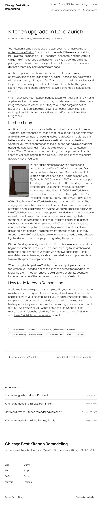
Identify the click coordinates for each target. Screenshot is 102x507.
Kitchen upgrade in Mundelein (24, 356)
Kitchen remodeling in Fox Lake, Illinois (28, 403)
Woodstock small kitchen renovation (75, 356)
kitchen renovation (37, 334)
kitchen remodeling (18, 334)
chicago (20, 38)
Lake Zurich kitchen (75, 334)
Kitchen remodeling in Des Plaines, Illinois (30, 420)
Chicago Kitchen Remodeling (38, 38)
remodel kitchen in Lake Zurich (45, 155)
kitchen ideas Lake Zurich (65, 329)
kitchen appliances (17, 329)
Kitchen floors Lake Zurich (40, 329)
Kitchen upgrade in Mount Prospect (26, 395)
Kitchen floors (56, 38)
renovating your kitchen (30, 97)
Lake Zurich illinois (56, 334)
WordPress (92, 497)
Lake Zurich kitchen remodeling (32, 315)
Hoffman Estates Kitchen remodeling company (33, 412)
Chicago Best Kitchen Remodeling (18, 7)
